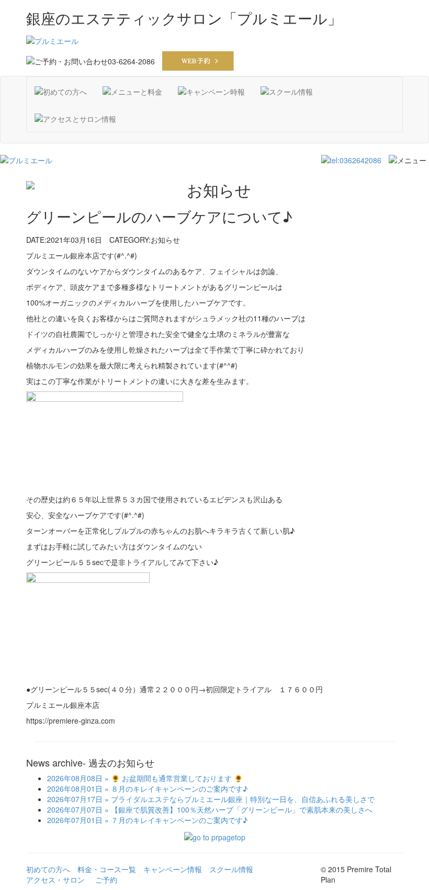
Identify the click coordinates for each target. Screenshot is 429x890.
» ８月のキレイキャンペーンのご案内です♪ (175, 788)
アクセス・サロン (55, 879)
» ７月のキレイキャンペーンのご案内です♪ (175, 820)
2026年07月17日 (75, 799)
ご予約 (106, 879)
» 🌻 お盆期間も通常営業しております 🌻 (173, 778)
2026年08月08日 (75, 778)
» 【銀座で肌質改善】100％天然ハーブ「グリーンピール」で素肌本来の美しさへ (237, 809)
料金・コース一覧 (106, 869)
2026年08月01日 (75, 788)
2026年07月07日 (75, 809)
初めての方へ (48, 869)
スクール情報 (231, 869)
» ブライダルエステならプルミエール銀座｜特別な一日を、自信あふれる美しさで (239, 799)
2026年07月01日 (75, 820)
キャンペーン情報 (172, 869)
